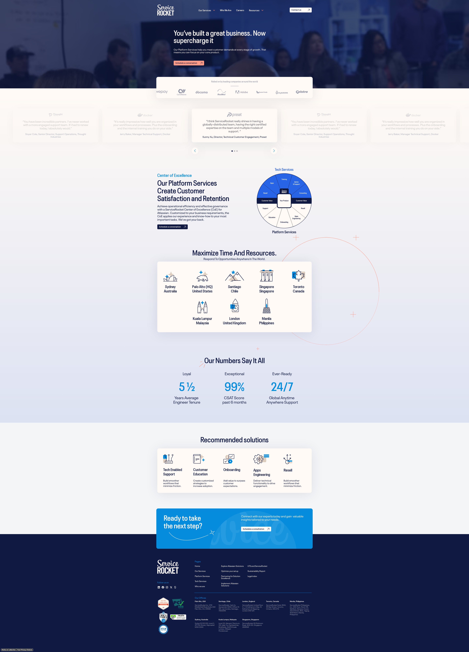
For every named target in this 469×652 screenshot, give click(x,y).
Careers (240, 10)
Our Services (204, 10)
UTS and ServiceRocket (257, 565)
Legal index (252, 575)
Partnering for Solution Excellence (230, 577)
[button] (206, 10)
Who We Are (225, 10)
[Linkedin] (158, 587)
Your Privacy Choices (24, 650)
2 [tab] (234, 151)
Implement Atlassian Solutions (229, 584)
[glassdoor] (175, 587)
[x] (171, 587)
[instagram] (166, 587)
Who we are (200, 586)
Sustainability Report (256, 570)
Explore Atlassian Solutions (232, 565)
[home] (165, 10)
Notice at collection (9, 650)
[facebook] (162, 587)
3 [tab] (237, 151)
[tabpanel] (234, 125)
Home (197, 565)
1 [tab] (232, 151)
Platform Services (202, 575)
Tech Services (200, 581)
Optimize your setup (229, 570)
